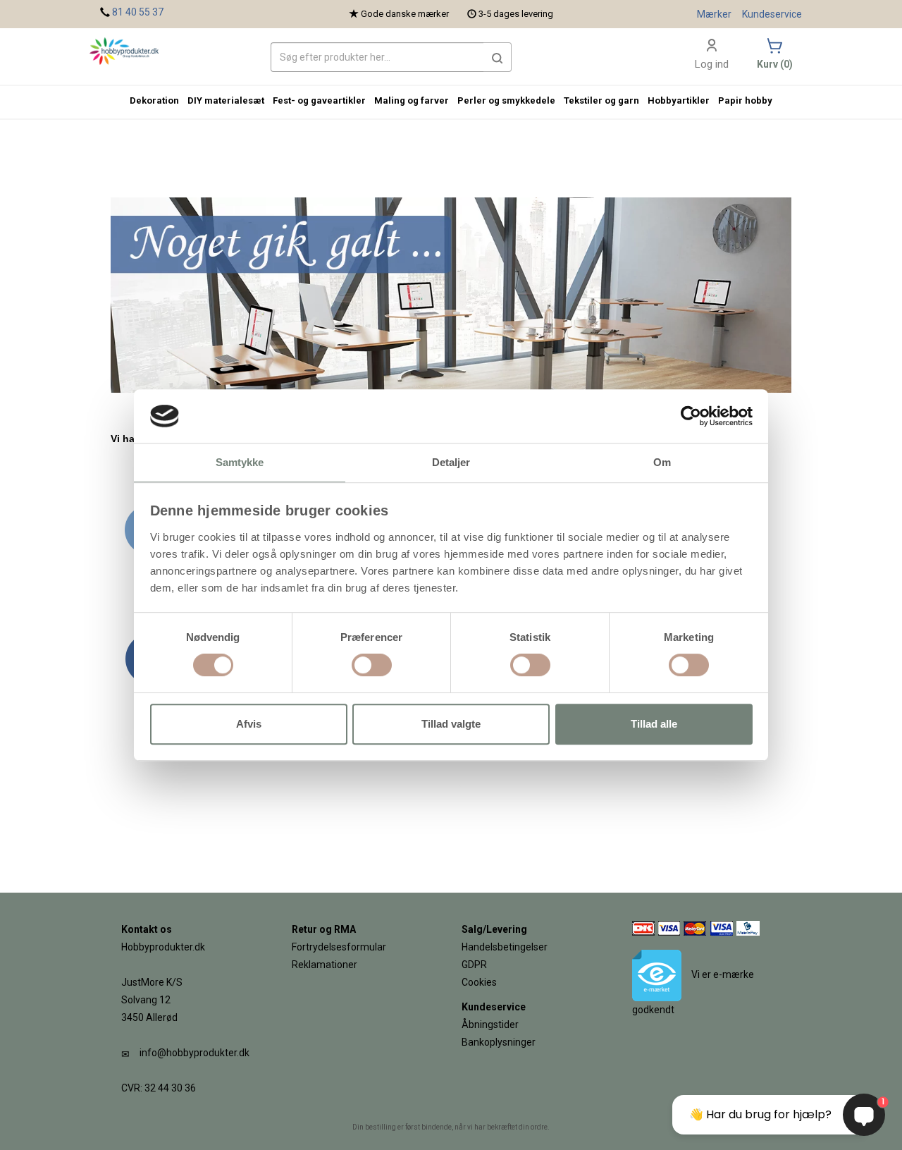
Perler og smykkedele (506, 100)
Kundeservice (772, 14)
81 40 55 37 (137, 12)
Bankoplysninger (499, 1042)
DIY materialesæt (225, 100)
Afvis (248, 724)
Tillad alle (654, 724)
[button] (497, 57)
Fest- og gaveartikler (319, 100)
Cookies (479, 982)
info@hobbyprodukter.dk (194, 1052)
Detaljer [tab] (451, 463)
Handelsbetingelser (505, 947)
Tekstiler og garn (601, 100)
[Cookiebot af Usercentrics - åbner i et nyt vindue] (691, 416)
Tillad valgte (451, 724)
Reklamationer (324, 964)
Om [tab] (662, 463)
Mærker (714, 14)
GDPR (474, 964)
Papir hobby (745, 100)
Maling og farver (411, 100)
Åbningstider (490, 1024)
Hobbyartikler (679, 100)
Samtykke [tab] (240, 463)
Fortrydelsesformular (339, 947)
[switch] (372, 665)
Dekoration (154, 100)
